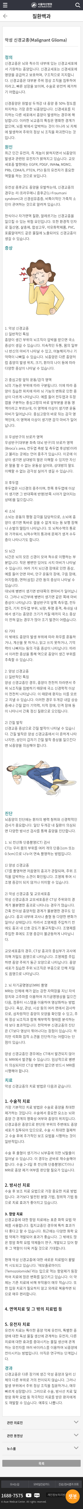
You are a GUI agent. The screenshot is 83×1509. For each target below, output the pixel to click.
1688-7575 (12, 1495)
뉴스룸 (11, 1448)
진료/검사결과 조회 (68, 1484)
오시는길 (14, 1484)
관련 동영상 (15, 1435)
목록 (41, 1463)
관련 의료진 (15, 1422)
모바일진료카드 (41, 1484)
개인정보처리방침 (57, 1495)
